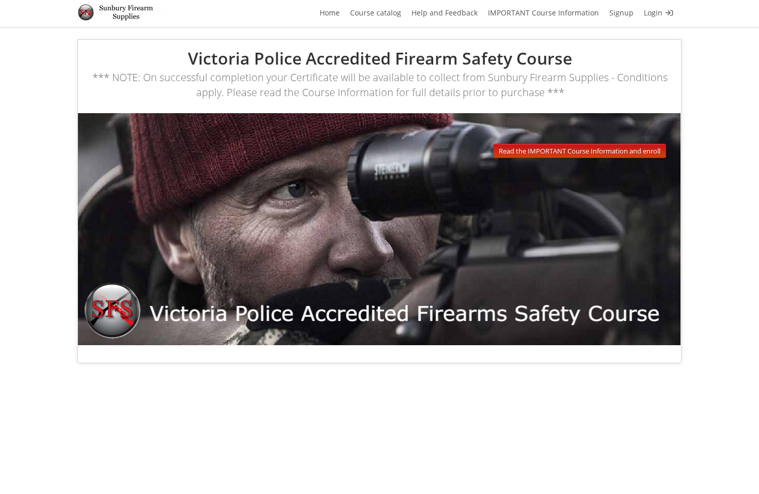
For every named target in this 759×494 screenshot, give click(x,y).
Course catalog (375, 13)
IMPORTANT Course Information (543, 13)
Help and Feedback (445, 13)
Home (330, 13)
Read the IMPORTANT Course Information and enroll (579, 151)
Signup (621, 13)
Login (654, 13)
